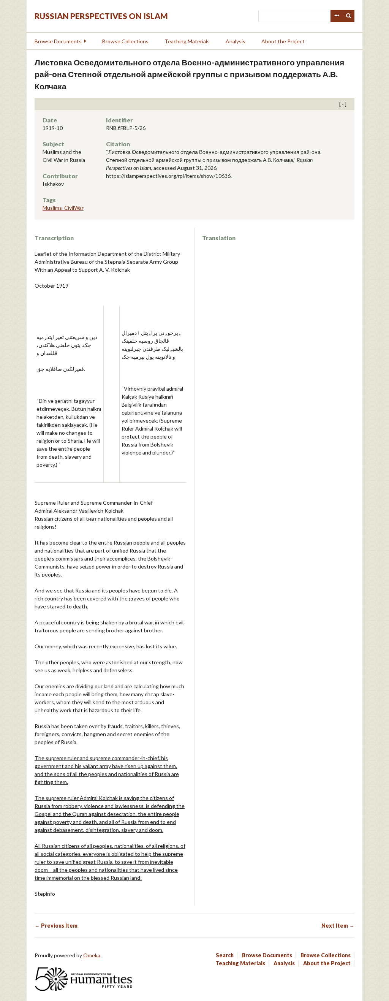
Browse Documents (58, 41)
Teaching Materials (187, 41)
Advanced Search (336, 16)
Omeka (91, 955)
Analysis (235, 41)
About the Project (283, 41)
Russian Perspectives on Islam (101, 16)
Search (349, 16)
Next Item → (337, 925)
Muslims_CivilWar (63, 207)
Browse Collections (125, 41)
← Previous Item (56, 925)
